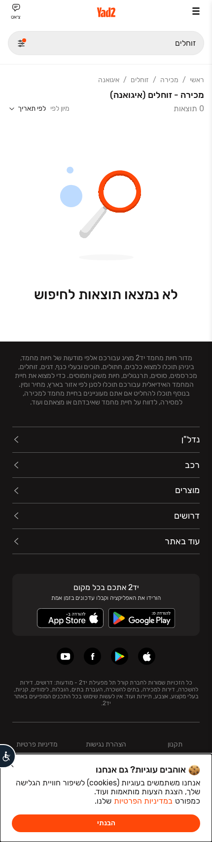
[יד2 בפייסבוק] (92, 656)
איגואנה (108, 80)
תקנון (175, 744)
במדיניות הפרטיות (143, 801)
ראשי (197, 80)
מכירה (169, 80)
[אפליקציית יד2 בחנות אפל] (146, 656)
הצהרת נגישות (106, 744)
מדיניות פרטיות (37, 744)
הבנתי (106, 823)
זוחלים (140, 80)
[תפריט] (196, 11)
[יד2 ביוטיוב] (65, 656)
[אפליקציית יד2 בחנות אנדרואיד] (119, 656)
